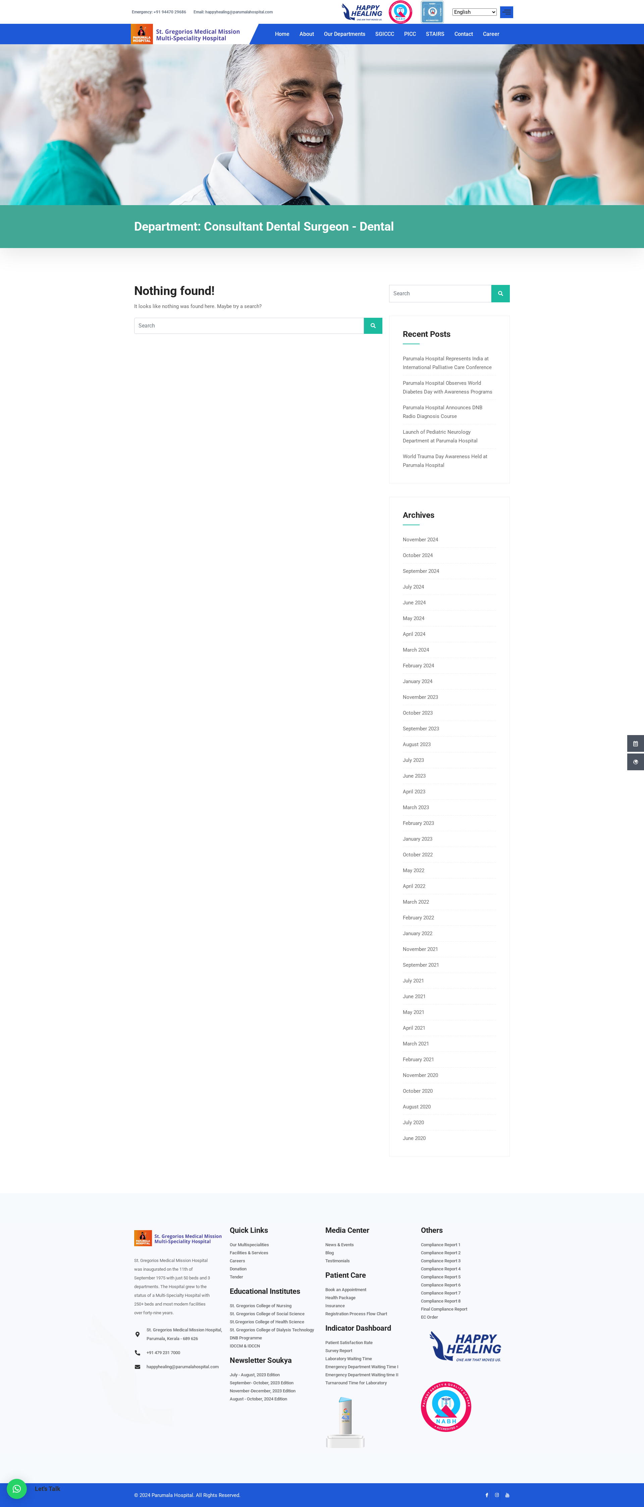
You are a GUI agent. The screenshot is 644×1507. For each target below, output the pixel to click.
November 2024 (420, 540)
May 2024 (413, 618)
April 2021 (414, 1028)
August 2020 (417, 1107)
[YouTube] (505, 1495)
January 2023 (417, 839)
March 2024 (416, 650)
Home (282, 34)
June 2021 (414, 996)
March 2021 (416, 1044)
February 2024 (418, 666)
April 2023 (414, 792)
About (307, 34)
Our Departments (344, 34)
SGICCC (384, 34)
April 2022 (414, 886)
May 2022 (413, 870)
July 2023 (413, 760)
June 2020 (414, 1138)
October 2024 (418, 555)
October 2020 (418, 1091)
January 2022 (417, 933)
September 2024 (421, 571)
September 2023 (421, 729)
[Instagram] (495, 1495)
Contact (463, 34)
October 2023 (418, 713)
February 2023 (418, 823)
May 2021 (413, 1012)
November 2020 (420, 1075)
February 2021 (418, 1060)
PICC (410, 34)
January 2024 (417, 681)
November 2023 (420, 697)
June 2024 (414, 603)
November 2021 (420, 949)
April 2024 (414, 634)
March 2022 (416, 902)
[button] (17, 1489)
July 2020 (413, 1123)
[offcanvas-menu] (506, 12)
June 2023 (414, 776)
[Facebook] (485, 1495)
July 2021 (413, 981)
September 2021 (421, 965)
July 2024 (413, 587)
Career (491, 34)
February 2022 (418, 918)
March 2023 (416, 807)
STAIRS (435, 34)
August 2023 (417, 744)
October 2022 (418, 855)
